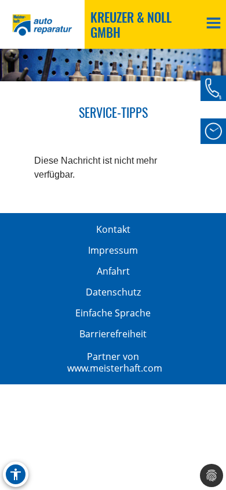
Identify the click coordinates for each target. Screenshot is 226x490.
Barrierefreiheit (113, 334)
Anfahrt (113, 271)
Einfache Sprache (113, 313)
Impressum (113, 250)
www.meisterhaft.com (114, 368)
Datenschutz (113, 292)
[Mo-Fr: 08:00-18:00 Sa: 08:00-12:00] (213, 131)
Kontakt (113, 229)
